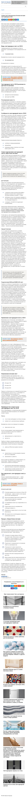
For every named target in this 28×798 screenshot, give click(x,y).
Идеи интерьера (6, 2)
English (2, 9)
